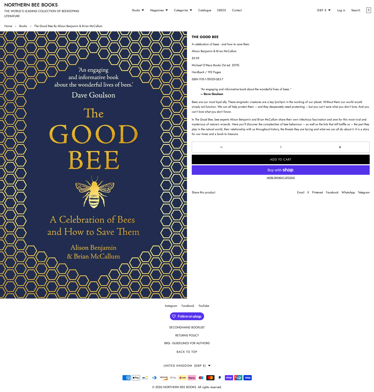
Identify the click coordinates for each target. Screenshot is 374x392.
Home (8, 26)
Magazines (157, 10)
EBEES (221, 10)
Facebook (332, 192)
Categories (181, 10)
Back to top (187, 352)
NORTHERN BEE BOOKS (179, 387)
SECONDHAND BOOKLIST (187, 327)
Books (136, 10)
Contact (237, 10)
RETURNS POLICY (187, 335)
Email (300, 192)
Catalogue (204, 10)
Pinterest (317, 192)
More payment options (281, 177)
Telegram (364, 192)
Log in (341, 10)
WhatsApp (348, 192)
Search (355, 10)
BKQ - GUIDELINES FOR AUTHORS (187, 343)
